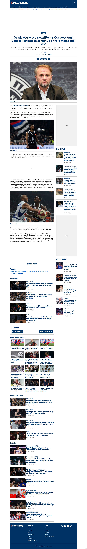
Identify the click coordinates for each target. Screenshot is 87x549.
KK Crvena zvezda (31, 490)
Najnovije (14, 10)
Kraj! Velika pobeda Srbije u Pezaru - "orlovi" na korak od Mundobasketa (38, 448)
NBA (65, 286)
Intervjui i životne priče (60, 7)
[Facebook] (38, 59)
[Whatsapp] (43, 59)
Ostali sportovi (34, 7)
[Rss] (71, 526)
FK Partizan (67, 152)
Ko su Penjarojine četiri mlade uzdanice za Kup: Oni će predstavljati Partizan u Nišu (39, 285)
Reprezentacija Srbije (32, 446)
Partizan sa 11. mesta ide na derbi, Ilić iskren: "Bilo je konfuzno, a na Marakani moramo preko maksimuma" (70, 157)
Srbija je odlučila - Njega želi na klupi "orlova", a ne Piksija (70, 278)
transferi (43, 10)
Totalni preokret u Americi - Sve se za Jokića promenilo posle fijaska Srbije (70, 290)
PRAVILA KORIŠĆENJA (49, 536)
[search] (75, 3)
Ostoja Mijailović (15, 271)
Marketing (47, 532)
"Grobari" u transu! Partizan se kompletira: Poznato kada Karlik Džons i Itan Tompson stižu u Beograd (39, 471)
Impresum (47, 530)
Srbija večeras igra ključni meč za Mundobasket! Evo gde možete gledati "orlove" (39, 515)
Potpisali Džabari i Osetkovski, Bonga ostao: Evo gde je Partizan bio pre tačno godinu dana (39, 402)
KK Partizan (13, 273)
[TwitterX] (41, 59)
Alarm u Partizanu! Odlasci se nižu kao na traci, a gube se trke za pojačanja (40, 434)
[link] (46, 59)
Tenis (26, 7)
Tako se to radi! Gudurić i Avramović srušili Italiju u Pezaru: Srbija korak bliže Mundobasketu (39, 460)
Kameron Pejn (33, 271)
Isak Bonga (24, 271)
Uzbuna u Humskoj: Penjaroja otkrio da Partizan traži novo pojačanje (39, 306)
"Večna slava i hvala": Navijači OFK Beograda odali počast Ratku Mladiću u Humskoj (70, 193)
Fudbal (13, 7)
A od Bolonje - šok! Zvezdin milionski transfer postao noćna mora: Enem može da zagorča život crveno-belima (70, 207)
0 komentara (18, 331)
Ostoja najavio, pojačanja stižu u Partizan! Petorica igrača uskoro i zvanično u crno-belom (40, 424)
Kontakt (46, 534)
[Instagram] (65, 526)
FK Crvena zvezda (68, 201)
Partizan (20, 273)
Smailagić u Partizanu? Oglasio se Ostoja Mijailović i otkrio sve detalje (39, 412)
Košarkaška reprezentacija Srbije (57, 10)
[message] (49, 59)
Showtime (49, 7)
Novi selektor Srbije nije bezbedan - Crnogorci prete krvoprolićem (70, 301)
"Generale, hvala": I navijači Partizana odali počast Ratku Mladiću (70, 182)
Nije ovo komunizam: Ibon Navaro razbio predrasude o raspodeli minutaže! (39, 493)
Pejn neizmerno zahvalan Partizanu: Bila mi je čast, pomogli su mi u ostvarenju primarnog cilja (39, 318)
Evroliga (28, 479)
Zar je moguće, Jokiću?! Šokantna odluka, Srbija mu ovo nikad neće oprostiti (70, 267)
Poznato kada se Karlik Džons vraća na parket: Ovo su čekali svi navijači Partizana (39, 296)
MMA (43, 7)
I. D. (45, 52)
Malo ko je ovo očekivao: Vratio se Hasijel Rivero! (40, 482)
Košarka (20, 7)
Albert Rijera (21, 10)
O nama (46, 528)
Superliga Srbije (68, 189)
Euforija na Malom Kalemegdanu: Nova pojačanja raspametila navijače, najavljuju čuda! (40, 504)
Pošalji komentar (45, 331)
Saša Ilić (37, 10)
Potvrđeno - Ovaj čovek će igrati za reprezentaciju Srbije (70, 312)
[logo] (19, 2)
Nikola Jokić (30, 10)
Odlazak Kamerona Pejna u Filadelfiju (19, 105)
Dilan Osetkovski (42, 271)
